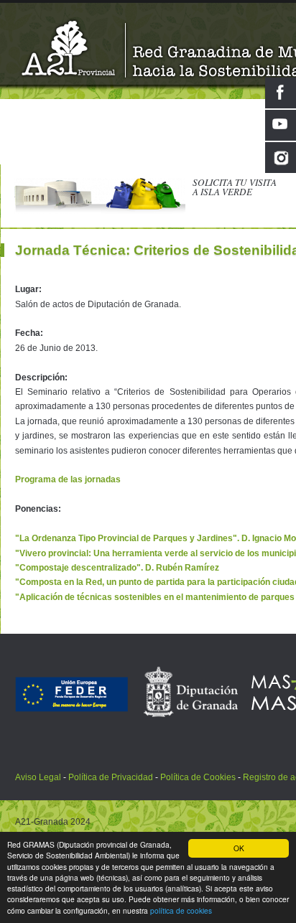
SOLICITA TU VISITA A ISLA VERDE (235, 187)
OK (238, 848)
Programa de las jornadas (68, 479)
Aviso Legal (39, 777)
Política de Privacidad (110, 777)
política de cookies (181, 910)
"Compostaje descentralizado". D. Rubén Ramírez (117, 568)
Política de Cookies (198, 777)
